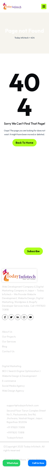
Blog (4, 346)
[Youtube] (30, 317)
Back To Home (24, 142)
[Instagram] (24, 317)
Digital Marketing (11, 366)
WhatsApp (12, 463)
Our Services (9, 341)
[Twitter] (11, 317)
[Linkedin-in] (18, 317)
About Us (7, 331)
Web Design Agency (13, 390)
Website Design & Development (19, 376)
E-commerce (9, 380)
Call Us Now (38, 463)
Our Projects (9, 336)
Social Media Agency (13, 385)
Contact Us (8, 351)
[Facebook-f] (5, 317)
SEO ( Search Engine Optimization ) (21, 371)
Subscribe (33, 251)
